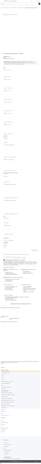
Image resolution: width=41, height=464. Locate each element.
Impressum (3, 431)
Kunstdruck (3, 409)
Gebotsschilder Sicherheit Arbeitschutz (7, 405)
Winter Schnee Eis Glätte (5, 403)
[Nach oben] (0, 463)
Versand (11, 240)
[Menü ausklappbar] (2, 1)
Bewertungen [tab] (23, 257)
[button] (34, 1)
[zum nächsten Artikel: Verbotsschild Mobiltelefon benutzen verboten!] (38, 10)
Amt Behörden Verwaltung (5, 372)
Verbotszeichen (3, 407)
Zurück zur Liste (3, 7)
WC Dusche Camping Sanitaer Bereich (7, 402)
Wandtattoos (3, 411)
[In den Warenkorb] (4, 13)
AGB (1, 426)
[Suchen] (39, 4)
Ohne (7, 173)
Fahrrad (2, 379)
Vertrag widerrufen (7, 457)
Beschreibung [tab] (17, 257)
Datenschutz (3, 424)
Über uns (2, 420)
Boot (2, 377)
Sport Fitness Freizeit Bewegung (6, 398)
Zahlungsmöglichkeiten (8, 450)
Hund (2, 385)
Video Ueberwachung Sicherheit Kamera (8, 400)
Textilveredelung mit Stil (5, 415)
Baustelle (2, 375)
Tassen (2, 413)
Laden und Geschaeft (10, 58)
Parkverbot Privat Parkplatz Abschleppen (8, 394)
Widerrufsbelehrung (4, 422)
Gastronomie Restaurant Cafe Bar (6, 381)
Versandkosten (3, 429)
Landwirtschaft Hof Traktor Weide (6, 392)
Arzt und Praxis (3, 374)
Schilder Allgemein (4, 396)
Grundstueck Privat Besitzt (5, 383)
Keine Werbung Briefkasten (5, 387)
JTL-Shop (39, 461)
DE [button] (31, 1)
